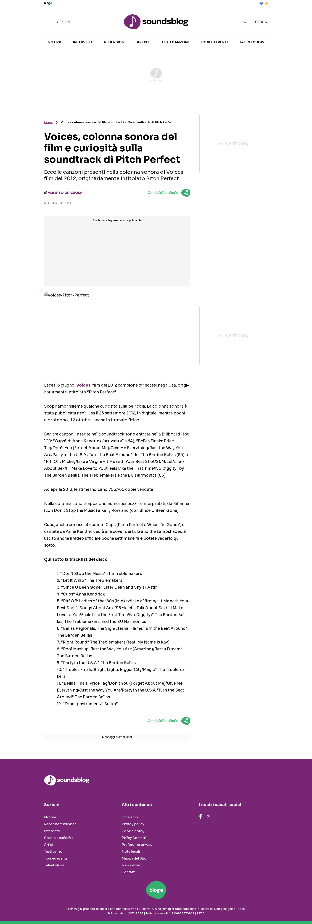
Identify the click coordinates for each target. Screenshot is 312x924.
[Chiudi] (301, 13)
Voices (83, 385)
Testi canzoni (175, 42)
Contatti (128, 872)
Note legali (131, 851)
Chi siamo (130, 817)
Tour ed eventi (214, 42)
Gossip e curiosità (58, 838)
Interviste (83, 42)
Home (48, 122)
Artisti (143, 42)
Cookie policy (133, 831)
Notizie (55, 42)
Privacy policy (133, 824)
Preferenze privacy (137, 845)
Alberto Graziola (65, 193)
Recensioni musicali (60, 824)
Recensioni (114, 42)
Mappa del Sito (134, 858)
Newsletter (131, 865)
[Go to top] (268, 909)
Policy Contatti (134, 838)
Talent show (251, 42)
